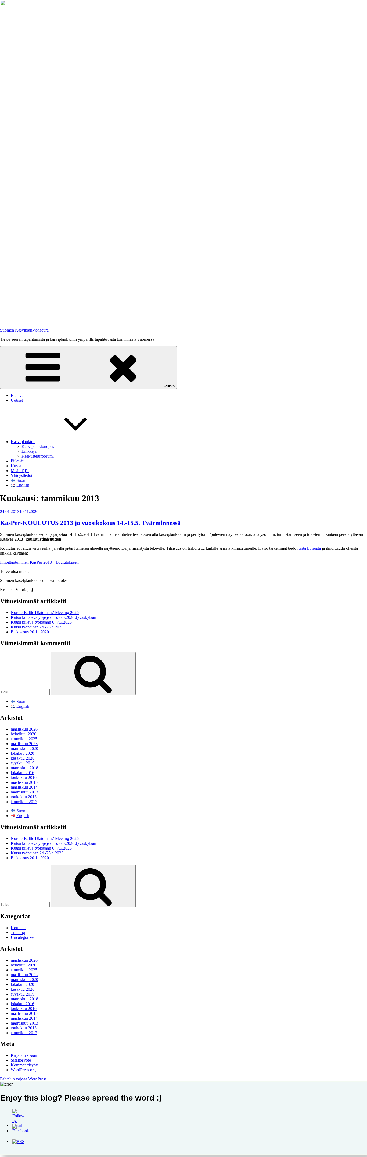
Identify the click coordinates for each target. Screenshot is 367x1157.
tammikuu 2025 (24, 738)
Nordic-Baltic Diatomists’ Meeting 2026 (45, 612)
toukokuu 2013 (24, 797)
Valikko (169, 386)
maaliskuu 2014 (24, 787)
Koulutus (18, 927)
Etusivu (17, 395)
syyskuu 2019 (22, 763)
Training (18, 932)
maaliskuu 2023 (24, 743)
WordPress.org (23, 1070)
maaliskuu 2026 (24, 729)
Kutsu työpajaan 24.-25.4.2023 (37, 627)
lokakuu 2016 (22, 772)
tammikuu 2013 (24, 801)
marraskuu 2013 (24, 792)
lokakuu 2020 (22, 753)
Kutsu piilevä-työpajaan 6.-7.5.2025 (41, 622)
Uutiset (17, 400)
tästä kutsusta (309, 548)
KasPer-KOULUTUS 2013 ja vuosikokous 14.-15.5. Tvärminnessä (90, 522)
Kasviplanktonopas (37, 446)
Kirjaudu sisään (24, 1055)
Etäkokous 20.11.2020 (30, 632)
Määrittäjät (20, 470)
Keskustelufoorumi (37, 456)
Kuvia (16, 465)
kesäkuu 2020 (22, 758)
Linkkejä (29, 451)
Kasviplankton (23, 441)
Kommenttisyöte (25, 1065)
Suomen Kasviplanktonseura (24, 330)
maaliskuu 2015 (24, 782)
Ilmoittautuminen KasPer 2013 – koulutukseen (39, 562)
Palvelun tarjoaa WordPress (23, 1079)
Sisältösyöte (21, 1060)
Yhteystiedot (21, 475)
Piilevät (17, 461)
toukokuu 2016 (24, 777)
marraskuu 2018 (24, 768)
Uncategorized (23, 937)
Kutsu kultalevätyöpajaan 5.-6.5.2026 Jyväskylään (53, 617)
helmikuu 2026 (23, 734)
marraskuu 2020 (24, 748)
